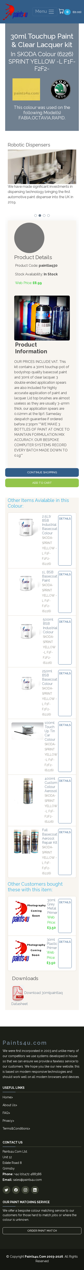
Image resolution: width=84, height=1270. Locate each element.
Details (65, 518)
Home (7, 1097)
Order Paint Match (42, 1230)
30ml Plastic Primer (52, 944)
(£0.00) (73, 12)
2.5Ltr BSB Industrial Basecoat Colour (49, 524)
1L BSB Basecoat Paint (49, 576)
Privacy (7, 1120)
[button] (35, 215)
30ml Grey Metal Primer (52, 906)
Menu (41, 11)
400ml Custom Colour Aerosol (51, 784)
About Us (9, 1105)
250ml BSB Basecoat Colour (49, 677)
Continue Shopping (42, 472)
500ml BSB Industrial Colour (50, 625)
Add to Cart (42, 482)
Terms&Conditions (15, 1128)
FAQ (5, 1113)
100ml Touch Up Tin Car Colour (50, 731)
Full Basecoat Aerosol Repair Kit (49, 836)
